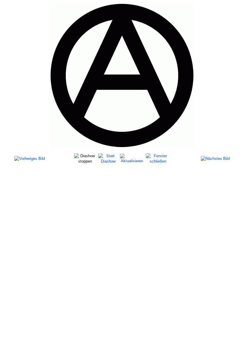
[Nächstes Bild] (215, 158)
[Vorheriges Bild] (29, 158)
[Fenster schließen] (158, 158)
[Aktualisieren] (132, 158)
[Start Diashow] (108, 158)
